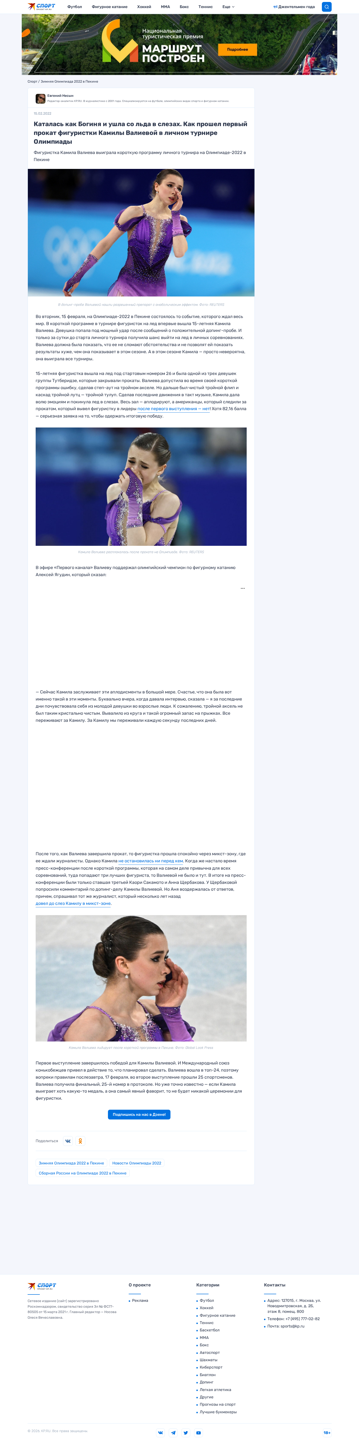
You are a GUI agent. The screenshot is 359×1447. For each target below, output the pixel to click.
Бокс (184, 6)
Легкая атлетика (215, 1389)
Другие (206, 1397)
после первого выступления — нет (173, 408)
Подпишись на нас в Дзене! (139, 1114)
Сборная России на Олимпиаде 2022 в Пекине (83, 1173)
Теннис (206, 6)
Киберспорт (211, 1367)
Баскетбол (210, 1330)
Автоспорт (210, 1352)
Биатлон (208, 1374)
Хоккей (144, 6)
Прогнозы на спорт (218, 1404)
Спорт (32, 82)
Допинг (206, 1382)
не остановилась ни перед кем (150, 861)
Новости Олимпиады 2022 (136, 1163)
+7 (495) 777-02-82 (302, 1318)
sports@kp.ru (293, 1326)
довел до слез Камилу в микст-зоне (73, 903)
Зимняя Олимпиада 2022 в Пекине (69, 82)
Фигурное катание (109, 6)
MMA (165, 6)
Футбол (74, 6)
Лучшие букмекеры (218, 1412)
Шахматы (208, 1360)
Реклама (140, 1300)
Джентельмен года (296, 6)
